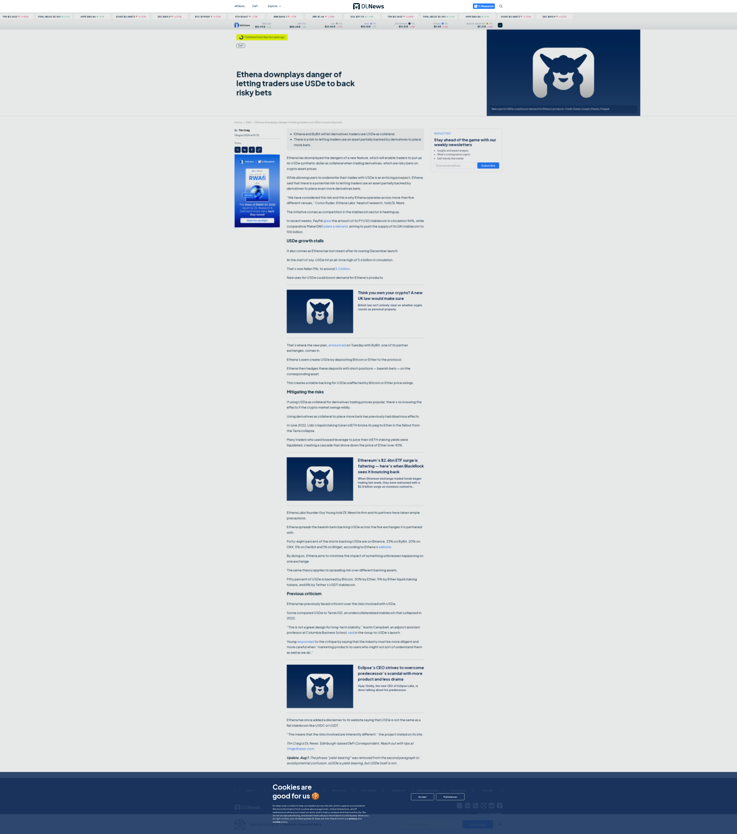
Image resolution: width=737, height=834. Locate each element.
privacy (353, 818)
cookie (276, 821)
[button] (422, 796)
